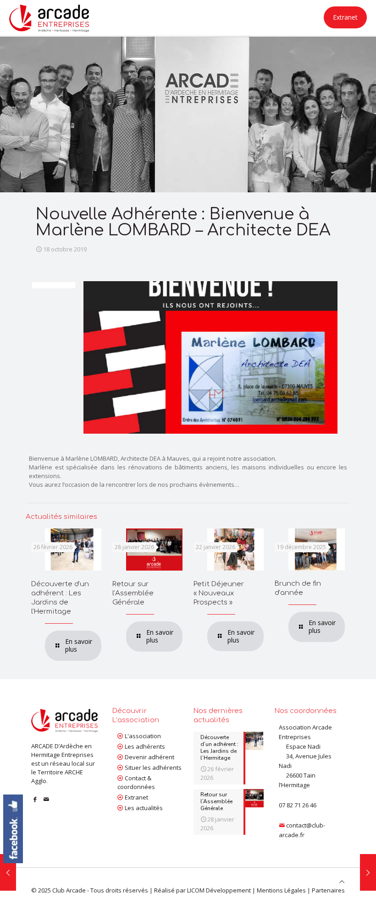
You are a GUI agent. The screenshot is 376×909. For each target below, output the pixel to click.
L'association (143, 736)
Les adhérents (145, 746)
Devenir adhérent (149, 757)
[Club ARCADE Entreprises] (49, 17)
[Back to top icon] (342, 881)
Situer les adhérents (153, 767)
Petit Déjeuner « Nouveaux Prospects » (219, 593)
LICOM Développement (219, 890)
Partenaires (328, 890)
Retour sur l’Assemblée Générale (133, 593)
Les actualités (144, 808)
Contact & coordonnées (136, 782)
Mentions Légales (281, 890)
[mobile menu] (281, 17)
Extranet (345, 17)
